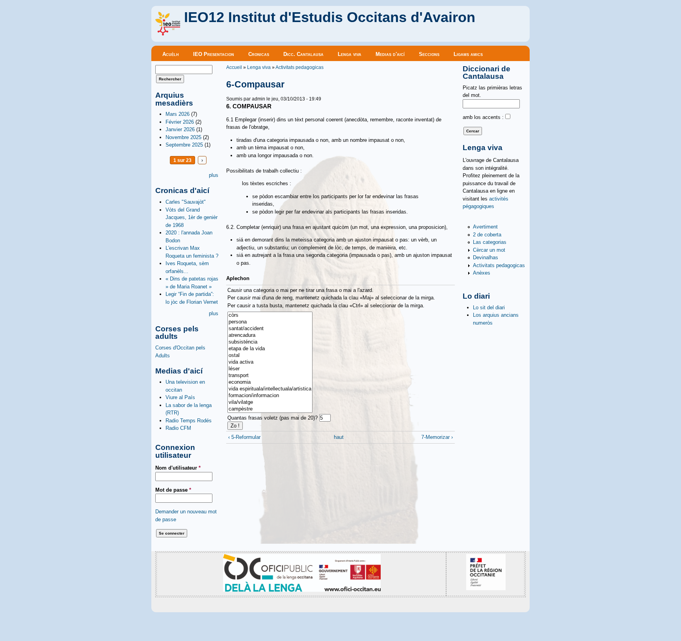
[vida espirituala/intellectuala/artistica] (270, 389)
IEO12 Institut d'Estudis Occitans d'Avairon (329, 17)
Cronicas (258, 54)
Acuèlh (170, 54)
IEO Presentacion (213, 54)
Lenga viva (349, 54)
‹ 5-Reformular (244, 437)
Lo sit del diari (489, 307)
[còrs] (270, 315)
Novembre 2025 (183, 137)
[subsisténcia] (270, 342)
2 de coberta (487, 235)
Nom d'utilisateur (178, 468)
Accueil (234, 67)
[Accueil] (167, 34)
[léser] (270, 369)
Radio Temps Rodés (189, 421)
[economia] (270, 382)
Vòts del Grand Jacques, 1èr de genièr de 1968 (192, 217)
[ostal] (270, 355)
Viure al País (180, 397)
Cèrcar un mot (489, 250)
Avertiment (485, 227)
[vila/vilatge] (270, 402)
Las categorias (489, 242)
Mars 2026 (178, 114)
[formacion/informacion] (270, 395)
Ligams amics (468, 54)
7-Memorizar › (437, 437)
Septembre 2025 (184, 145)
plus (213, 175)
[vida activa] (270, 362)
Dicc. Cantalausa (303, 54)
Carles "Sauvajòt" (186, 202)
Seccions (429, 54)
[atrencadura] (270, 335)
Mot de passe (173, 490)
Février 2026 (180, 122)
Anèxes (481, 273)
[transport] (270, 375)
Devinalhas (485, 257)
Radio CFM (178, 428)
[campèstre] (270, 409)
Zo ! (235, 426)
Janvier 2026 (180, 129)
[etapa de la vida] (270, 349)
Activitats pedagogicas (299, 67)
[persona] (270, 322)
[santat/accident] (270, 328)
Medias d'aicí (390, 54)
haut (338, 437)
